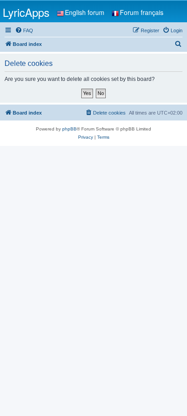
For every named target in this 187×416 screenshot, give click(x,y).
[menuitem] (24, 30)
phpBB (69, 128)
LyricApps (26, 12)
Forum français (141, 12)
